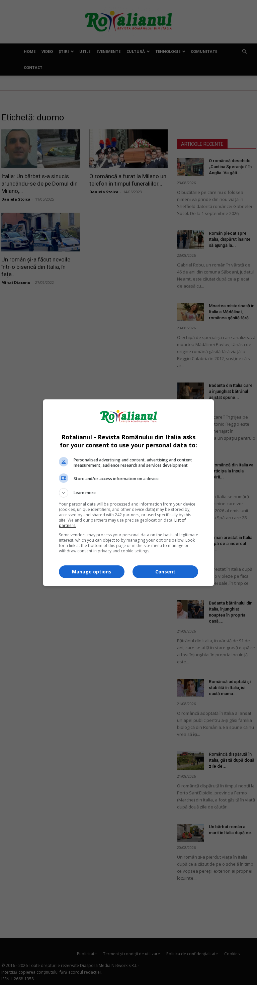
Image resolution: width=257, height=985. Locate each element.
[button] (128, 493)
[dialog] (128, 492)
